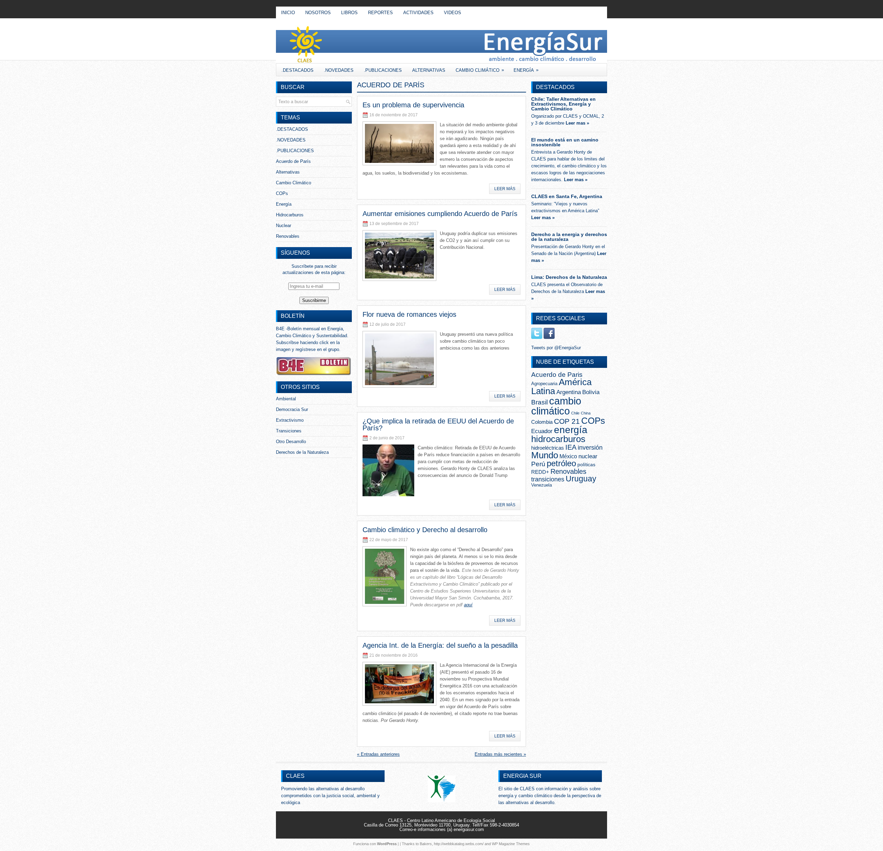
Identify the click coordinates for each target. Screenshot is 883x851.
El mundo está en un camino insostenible (564, 142)
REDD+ (540, 472)
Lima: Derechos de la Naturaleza (569, 277)
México (568, 456)
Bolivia (590, 392)
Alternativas (428, 70)
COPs (282, 193)
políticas (586, 464)
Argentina (568, 392)
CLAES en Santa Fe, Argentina (566, 196)
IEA (570, 447)
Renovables (287, 236)
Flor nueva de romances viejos (409, 314)
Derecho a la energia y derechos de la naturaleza (569, 237)
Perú (538, 464)
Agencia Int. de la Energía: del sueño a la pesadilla (440, 645)
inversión (590, 447)
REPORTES (380, 12)
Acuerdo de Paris (557, 374)
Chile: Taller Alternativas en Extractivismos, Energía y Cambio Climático (563, 103)
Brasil (539, 402)
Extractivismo (290, 420)
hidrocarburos (558, 439)
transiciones (547, 479)
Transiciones (288, 430)
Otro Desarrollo (291, 441)
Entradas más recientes (500, 754)
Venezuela (541, 485)
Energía (526, 70)
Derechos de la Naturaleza (302, 452)
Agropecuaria (544, 383)
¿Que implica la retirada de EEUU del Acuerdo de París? (438, 424)
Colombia (542, 422)
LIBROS (349, 12)
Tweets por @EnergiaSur (556, 347)
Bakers (426, 844)
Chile (575, 413)
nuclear (587, 456)
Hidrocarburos (290, 214)
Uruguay (581, 478)
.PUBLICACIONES (383, 70)
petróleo (561, 463)
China (586, 413)
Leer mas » (577, 123)
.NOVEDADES (339, 70)
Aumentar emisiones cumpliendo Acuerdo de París (440, 213)
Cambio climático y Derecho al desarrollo (425, 530)
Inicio (288, 12)
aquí (468, 604)
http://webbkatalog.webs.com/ (459, 844)
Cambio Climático (480, 70)
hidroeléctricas (547, 448)
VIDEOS (452, 12)
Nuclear (283, 225)
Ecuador (542, 431)
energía (570, 429)
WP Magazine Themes (511, 844)
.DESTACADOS (297, 70)
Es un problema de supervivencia (413, 105)
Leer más (504, 188)
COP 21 (567, 421)
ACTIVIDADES (418, 12)
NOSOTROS (318, 12)
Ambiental (286, 398)
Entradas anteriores (378, 754)
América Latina (561, 386)
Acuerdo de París (293, 161)
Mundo (544, 455)
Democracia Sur (292, 409)
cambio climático (556, 406)
